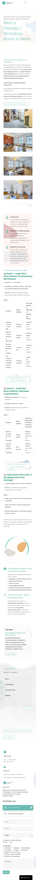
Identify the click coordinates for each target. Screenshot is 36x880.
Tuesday (16, 848)
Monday (7, 848)
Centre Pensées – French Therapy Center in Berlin (15, 792)
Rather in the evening (12, 856)
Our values (8, 738)
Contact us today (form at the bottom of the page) (17, 379)
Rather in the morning (12, 852)
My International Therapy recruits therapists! (14, 790)
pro (12, 263)
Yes (6, 842)
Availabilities (7, 846)
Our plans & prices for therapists (15, 104)
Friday (16, 850)
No (11, 842)
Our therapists (10, 654)
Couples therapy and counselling (12, 794)
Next (30, 205)
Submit (27, 708)
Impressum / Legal (8, 796)
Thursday (8, 850)
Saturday (24, 850)
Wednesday (26, 848)
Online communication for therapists (17, 731)
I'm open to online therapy (12, 840)
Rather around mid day (13, 854)
